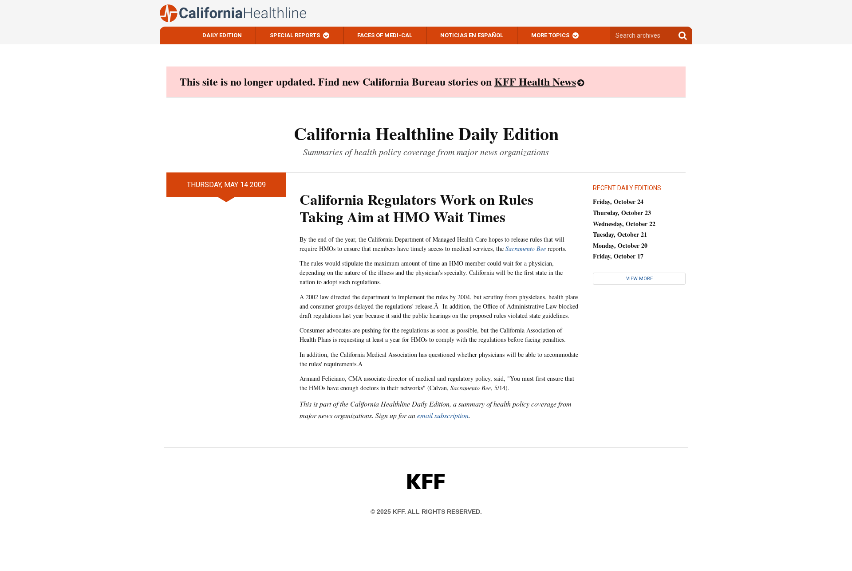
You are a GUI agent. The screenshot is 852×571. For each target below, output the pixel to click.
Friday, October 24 (618, 201)
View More (639, 279)
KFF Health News (535, 81)
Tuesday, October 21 (620, 234)
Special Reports (295, 35)
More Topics (550, 35)
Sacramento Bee (525, 248)
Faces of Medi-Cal (384, 35)
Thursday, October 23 (622, 212)
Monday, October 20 (620, 245)
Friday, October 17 (618, 256)
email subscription (443, 415)
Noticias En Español (471, 35)
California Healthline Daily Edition (426, 133)
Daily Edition (222, 35)
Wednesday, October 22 (624, 223)
